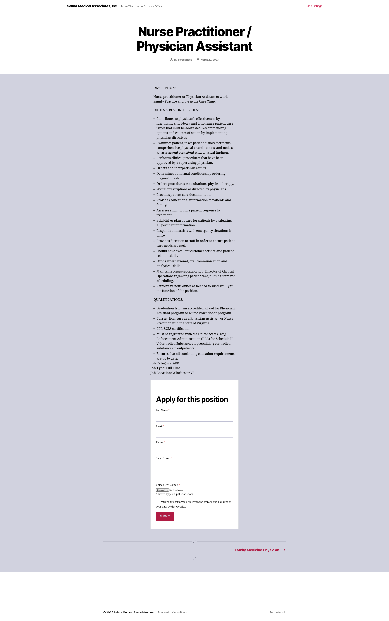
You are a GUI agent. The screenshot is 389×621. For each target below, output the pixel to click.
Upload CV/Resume (168, 485)
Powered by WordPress (172, 612)
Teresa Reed (185, 59)
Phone (160, 442)
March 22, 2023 (210, 59)
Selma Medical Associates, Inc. (92, 6)
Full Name (163, 410)
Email (160, 426)
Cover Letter (164, 458)
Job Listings (314, 6)
